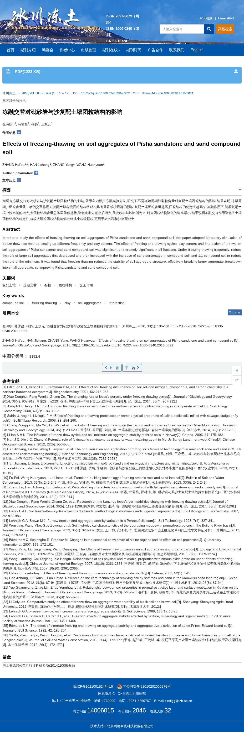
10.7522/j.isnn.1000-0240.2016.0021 (106, 93)
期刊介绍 (28, 50)
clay (68, 303)
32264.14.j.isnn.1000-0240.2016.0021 (167, 93)
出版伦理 (88, 50)
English (197, 50)
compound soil (13, 303)
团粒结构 (65, 285)
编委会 (47, 50)
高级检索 (225, 29)
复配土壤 (9, 285)
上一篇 (113, 368)
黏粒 (47, 285)
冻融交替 (30, 285)
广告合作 (155, 50)
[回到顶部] (237, 371)
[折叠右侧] (237, 380)
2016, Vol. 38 (30, 93)
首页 (10, 50)
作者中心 (67, 50)
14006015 (100, 710)
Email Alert (226, 18)
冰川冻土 (9, 93)
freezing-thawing (44, 303)
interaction (117, 303)
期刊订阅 (134, 50)
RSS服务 (206, 18)
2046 (139, 710)
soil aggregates (89, 303)
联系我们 (176, 50)
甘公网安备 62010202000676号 (146, 686)
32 (167, 710)
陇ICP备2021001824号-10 (93, 686)
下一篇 (130, 368)
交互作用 (86, 285)
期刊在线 (110, 50)
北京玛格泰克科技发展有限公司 (130, 726)
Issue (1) (50, 93)
